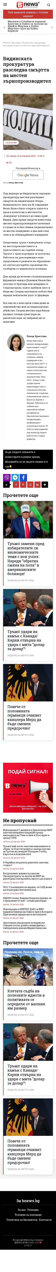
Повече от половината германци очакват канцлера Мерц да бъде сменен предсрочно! (24, 717)
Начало (6, 42)
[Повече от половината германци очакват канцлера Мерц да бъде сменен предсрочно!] (28, 682)
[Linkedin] (37, 485)
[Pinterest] (23, 485)
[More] (45, 485)
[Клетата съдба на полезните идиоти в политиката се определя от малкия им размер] (28, 967)
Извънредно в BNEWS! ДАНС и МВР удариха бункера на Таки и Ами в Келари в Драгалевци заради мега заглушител (27, 912)
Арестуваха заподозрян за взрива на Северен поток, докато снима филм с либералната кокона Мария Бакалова (24, 925)
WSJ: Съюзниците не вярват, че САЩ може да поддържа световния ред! (27, 888)
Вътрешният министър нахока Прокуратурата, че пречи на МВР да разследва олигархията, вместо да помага (27, 876)
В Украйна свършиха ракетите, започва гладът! (25, 864)
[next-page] (52, 27)
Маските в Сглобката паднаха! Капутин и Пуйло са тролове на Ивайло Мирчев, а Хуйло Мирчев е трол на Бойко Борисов (27, 26)
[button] (49, 5)
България (16, 42)
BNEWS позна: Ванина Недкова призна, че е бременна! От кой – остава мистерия (27, 899)
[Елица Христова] (16, 387)
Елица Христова (16, 182)
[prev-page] (4, 27)
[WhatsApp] (30, 485)
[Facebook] (16, 485)
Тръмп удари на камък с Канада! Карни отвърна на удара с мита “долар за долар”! (25, 640)
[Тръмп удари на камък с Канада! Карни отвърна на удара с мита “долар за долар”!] (28, 607)
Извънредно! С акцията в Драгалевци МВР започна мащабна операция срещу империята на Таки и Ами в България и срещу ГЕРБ (27, 834)
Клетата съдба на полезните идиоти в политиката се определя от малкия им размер (26, 999)
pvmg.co (28, 1245)
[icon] (7, 478)
